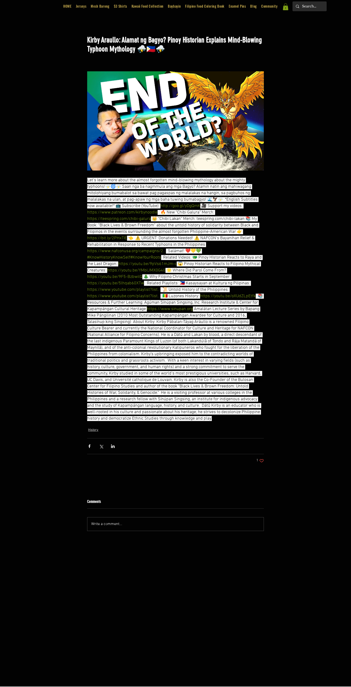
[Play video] (175, 121)
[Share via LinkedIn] (113, 446)
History (93, 430)
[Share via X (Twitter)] (101, 446)
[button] (148, 6)
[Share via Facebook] (89, 446)
